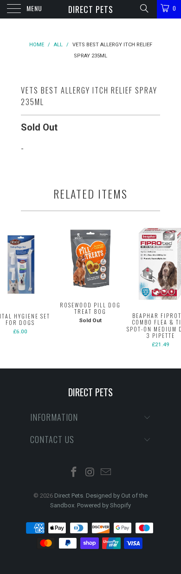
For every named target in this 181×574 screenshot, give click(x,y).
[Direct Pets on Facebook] (74, 472)
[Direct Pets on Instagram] (90, 472)
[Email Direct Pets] (106, 472)
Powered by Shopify (104, 505)
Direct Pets (90, 9)
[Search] (144, 8)
